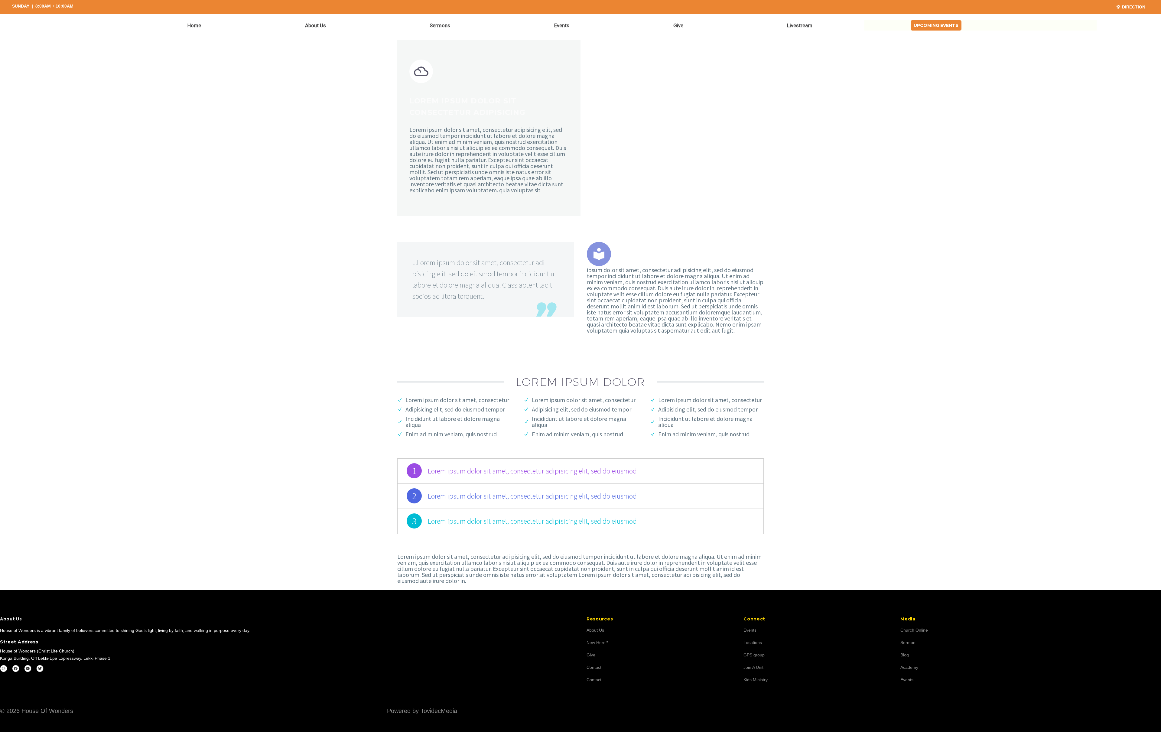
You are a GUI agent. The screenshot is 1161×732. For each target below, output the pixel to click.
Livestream (799, 25)
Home (194, 25)
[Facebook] (15, 668)
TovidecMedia (439, 711)
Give (678, 25)
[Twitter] (40, 668)
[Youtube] (27, 668)
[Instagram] (3, 668)
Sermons (440, 25)
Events (561, 25)
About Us (315, 25)
